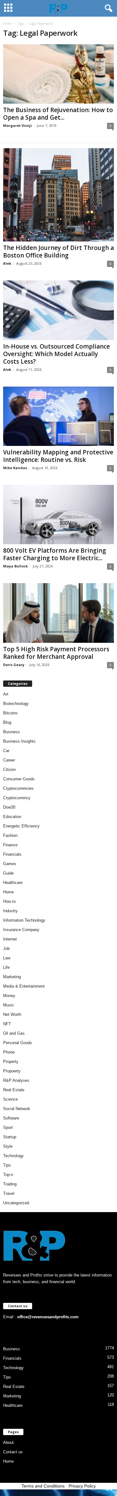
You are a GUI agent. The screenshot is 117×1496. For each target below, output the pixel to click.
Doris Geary (13, 664)
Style (7, 1146)
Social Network (16, 1108)
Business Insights (19, 741)
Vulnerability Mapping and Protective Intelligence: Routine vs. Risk (58, 456)
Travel (8, 1193)
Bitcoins (10, 713)
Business (11, 731)
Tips (7, 1165)
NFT (7, 1024)
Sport (8, 1127)
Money (9, 995)
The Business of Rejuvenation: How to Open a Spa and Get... (58, 114)
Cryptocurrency (17, 797)
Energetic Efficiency (21, 826)
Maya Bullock (15, 566)
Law (6, 958)
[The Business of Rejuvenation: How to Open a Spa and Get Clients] (58, 74)
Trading (10, 1184)
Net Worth (12, 1014)
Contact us (13, 1452)
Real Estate (13, 1089)
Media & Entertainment (24, 986)
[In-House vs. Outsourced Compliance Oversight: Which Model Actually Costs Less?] (58, 310)
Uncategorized (16, 1203)
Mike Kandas (15, 467)
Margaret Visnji (17, 125)
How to (9, 901)
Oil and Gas (14, 1033)
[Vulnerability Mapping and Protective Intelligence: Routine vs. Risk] (58, 416)
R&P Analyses (16, 1080)
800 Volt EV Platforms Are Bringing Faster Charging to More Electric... (54, 554)
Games (9, 863)
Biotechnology (16, 703)
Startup (9, 1137)
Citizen (9, 769)
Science (10, 1099)
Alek (7, 263)
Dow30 (9, 807)
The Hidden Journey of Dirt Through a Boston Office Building (58, 251)
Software (11, 1118)
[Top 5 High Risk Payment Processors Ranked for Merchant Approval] (58, 612)
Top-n (8, 1174)
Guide (8, 873)
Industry (10, 910)
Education (12, 816)
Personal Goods (17, 1042)
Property (10, 1061)
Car (6, 750)
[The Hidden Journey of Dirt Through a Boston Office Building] (58, 194)
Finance (10, 845)
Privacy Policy (82, 1485)
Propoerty (12, 1071)
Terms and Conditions (43, 1485)
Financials (12, 854)
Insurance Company (21, 929)
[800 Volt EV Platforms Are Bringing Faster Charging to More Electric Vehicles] (58, 514)
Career (9, 760)
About (8, 1442)
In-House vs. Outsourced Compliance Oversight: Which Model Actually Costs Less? (56, 354)
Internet (10, 939)
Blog (7, 722)
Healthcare (12, 882)
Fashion (10, 835)
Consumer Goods (19, 779)
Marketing (12, 976)
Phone (9, 1052)
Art (5, 694)
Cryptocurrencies (18, 788)
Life (6, 967)
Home (7, 23)
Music (8, 1005)
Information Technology (24, 920)
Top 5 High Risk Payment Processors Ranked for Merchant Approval (56, 653)
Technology (13, 1155)
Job (6, 948)
